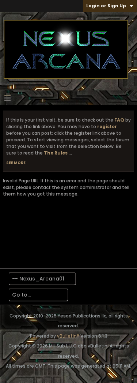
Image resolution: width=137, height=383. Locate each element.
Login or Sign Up (106, 6)
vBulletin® (68, 336)
